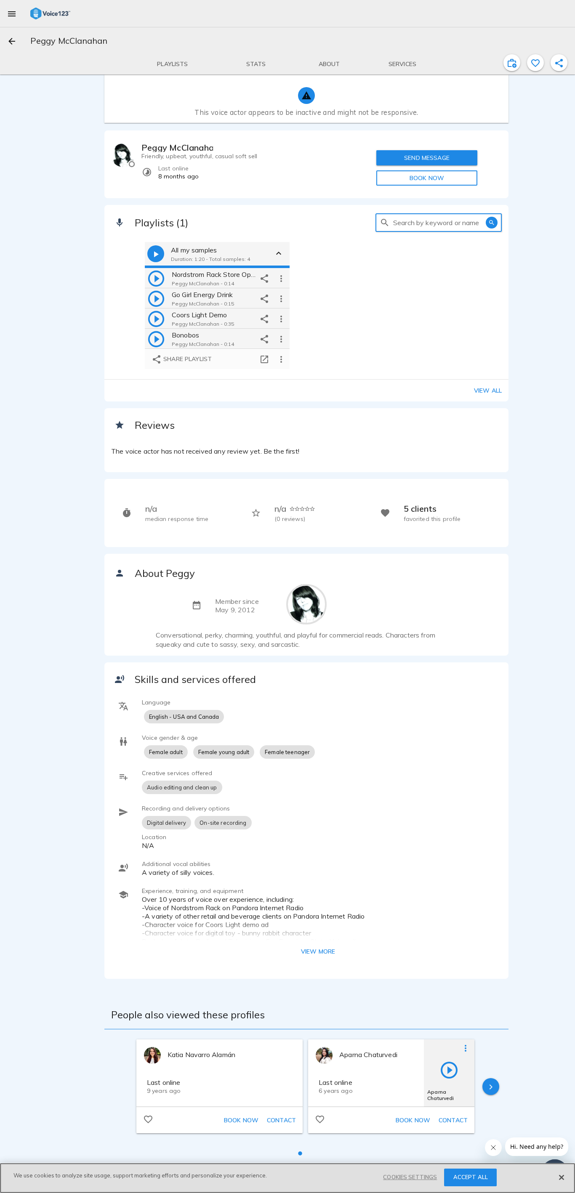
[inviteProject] (511, 62)
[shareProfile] (559, 62)
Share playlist (187, 359)
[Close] (561, 1177)
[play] (156, 278)
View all (488, 390)
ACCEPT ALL (470, 1177)
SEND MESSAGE (427, 158)
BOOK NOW (427, 178)
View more (318, 951)
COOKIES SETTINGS (410, 1177)
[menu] (11, 13)
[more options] (281, 278)
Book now (241, 1120)
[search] (384, 222)
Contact (281, 1120)
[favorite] (535, 62)
